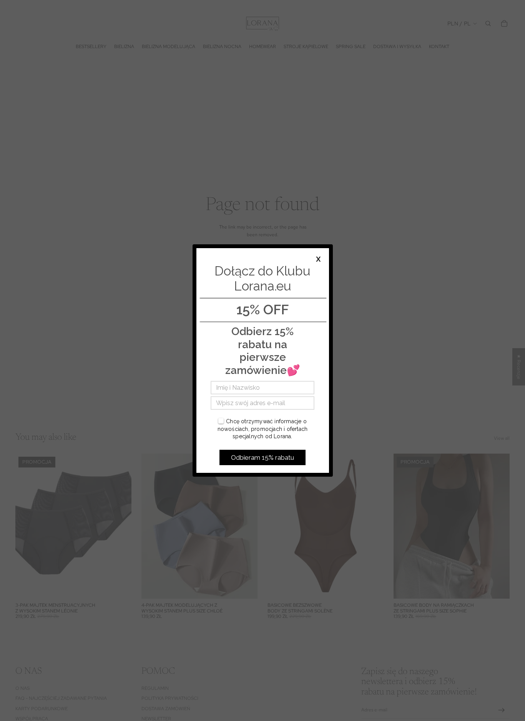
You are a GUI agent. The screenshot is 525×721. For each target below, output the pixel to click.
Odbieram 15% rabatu (262, 457)
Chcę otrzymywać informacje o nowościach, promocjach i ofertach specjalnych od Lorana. (263, 428)
